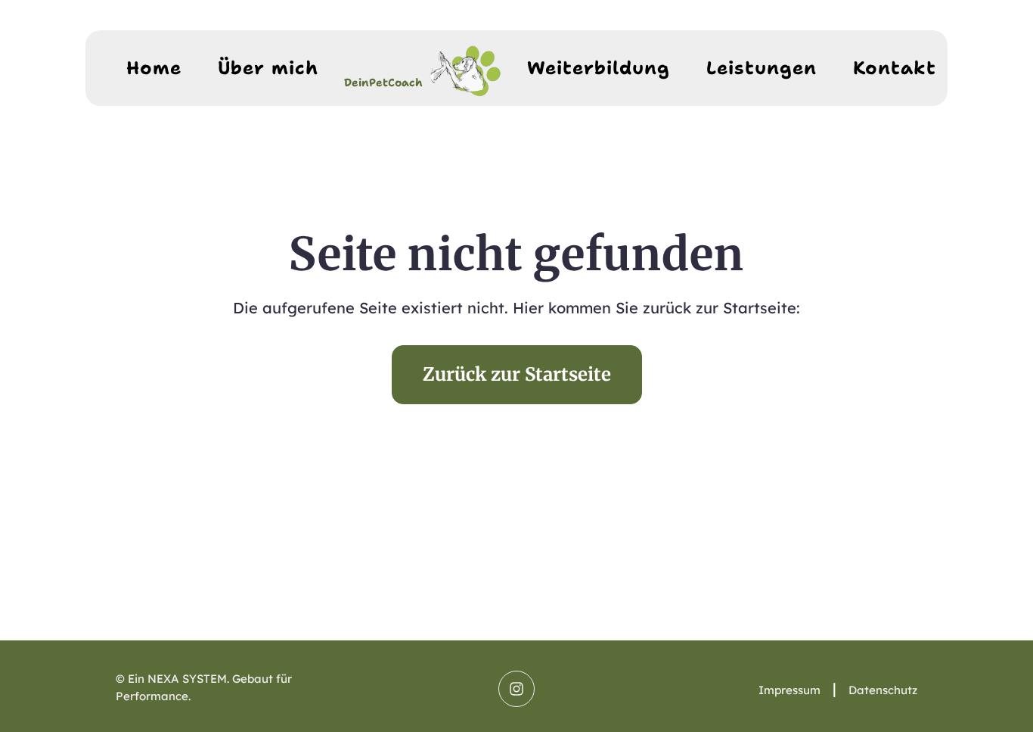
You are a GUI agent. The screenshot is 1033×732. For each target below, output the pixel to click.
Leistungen (761, 68)
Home (153, 68)
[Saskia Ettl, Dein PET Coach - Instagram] (516, 689)
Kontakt (894, 68)
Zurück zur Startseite (517, 374)
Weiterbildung (598, 68)
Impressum (789, 690)
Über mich (268, 68)
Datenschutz (882, 690)
